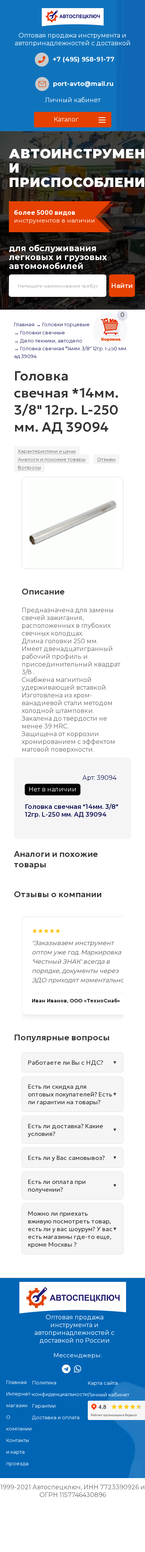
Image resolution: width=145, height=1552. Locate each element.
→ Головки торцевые (63, 324)
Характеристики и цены (47, 451)
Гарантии (44, 1406)
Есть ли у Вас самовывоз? (66, 1157)
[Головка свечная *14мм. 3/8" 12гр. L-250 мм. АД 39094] (72, 523)
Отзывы (106, 459)
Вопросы (29, 467)
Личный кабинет (73, 100)
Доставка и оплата (56, 1417)
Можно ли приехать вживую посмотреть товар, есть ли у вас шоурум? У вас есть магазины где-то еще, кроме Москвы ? (70, 1228)
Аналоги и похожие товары (51, 459)
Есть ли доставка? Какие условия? (65, 1129)
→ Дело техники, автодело (48, 341)
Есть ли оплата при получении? (57, 1185)
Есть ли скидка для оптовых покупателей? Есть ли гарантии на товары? (70, 1094)
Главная (24, 324)
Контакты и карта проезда (17, 1451)
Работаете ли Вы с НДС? (65, 1062)
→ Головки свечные (39, 333)
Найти (122, 286)
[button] (72, 119)
